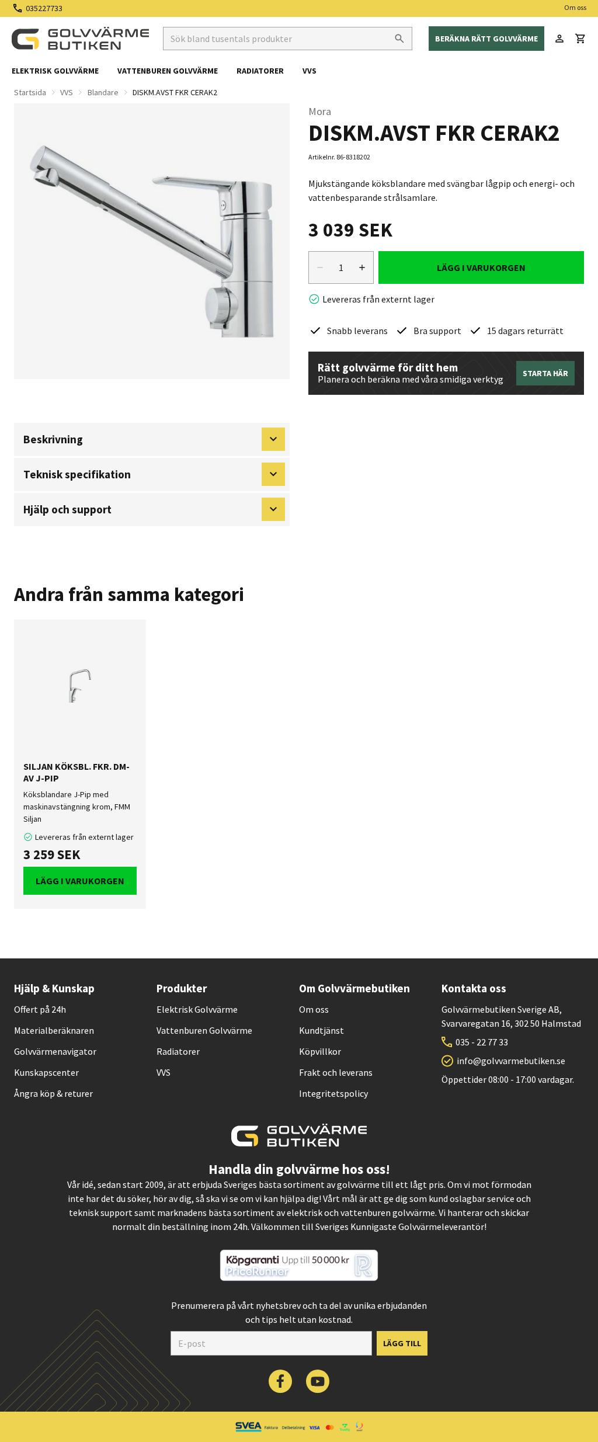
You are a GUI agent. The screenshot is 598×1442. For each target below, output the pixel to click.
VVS (310, 70)
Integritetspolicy (333, 1093)
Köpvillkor (320, 1051)
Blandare (103, 92)
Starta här (545, 373)
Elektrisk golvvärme (55, 70)
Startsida (30, 92)
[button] (580, 38)
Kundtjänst (321, 1030)
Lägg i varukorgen (481, 267)
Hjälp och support (67, 509)
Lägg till (402, 1343)
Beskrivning (53, 439)
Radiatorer (260, 70)
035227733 (44, 8)
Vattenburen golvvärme (167, 70)
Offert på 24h (40, 1009)
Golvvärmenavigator (55, 1051)
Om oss (575, 7)
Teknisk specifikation (77, 474)
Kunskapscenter (46, 1072)
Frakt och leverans (336, 1072)
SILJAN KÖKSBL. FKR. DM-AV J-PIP (76, 772)
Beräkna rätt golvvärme (486, 38)
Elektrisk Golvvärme (197, 1009)
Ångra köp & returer (53, 1093)
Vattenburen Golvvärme (204, 1030)
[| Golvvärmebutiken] (80, 38)
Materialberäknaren (54, 1030)
